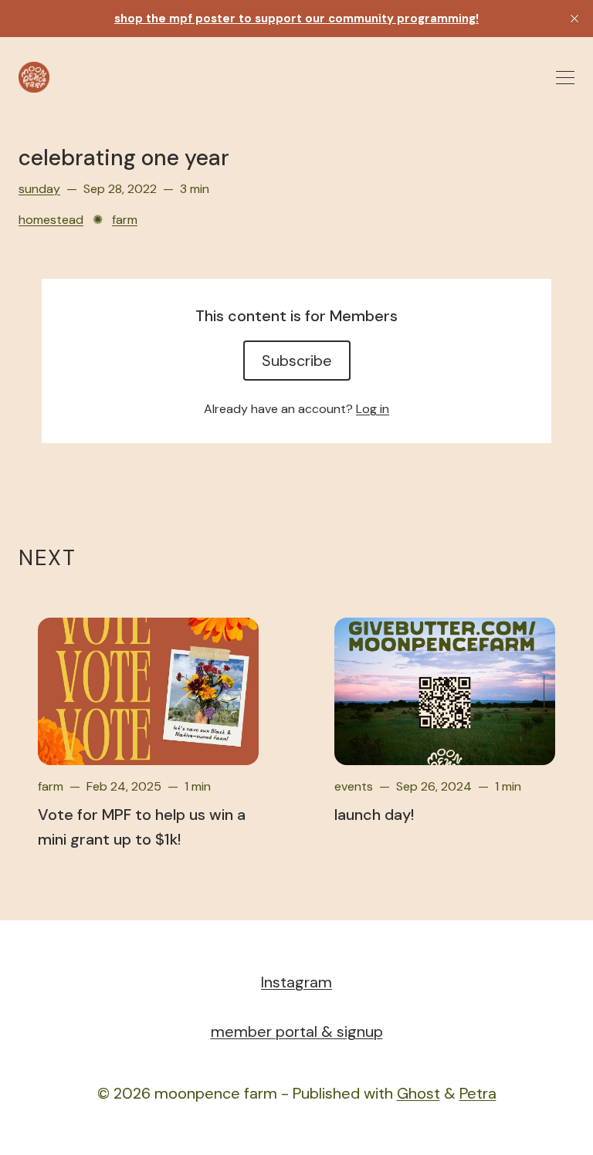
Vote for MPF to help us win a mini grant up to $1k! (142, 826)
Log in (372, 409)
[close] (574, 18)
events (353, 786)
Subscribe (297, 361)
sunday (39, 189)
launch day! (374, 814)
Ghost (418, 1093)
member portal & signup (297, 1031)
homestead (51, 220)
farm (124, 220)
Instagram (296, 982)
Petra (477, 1093)
